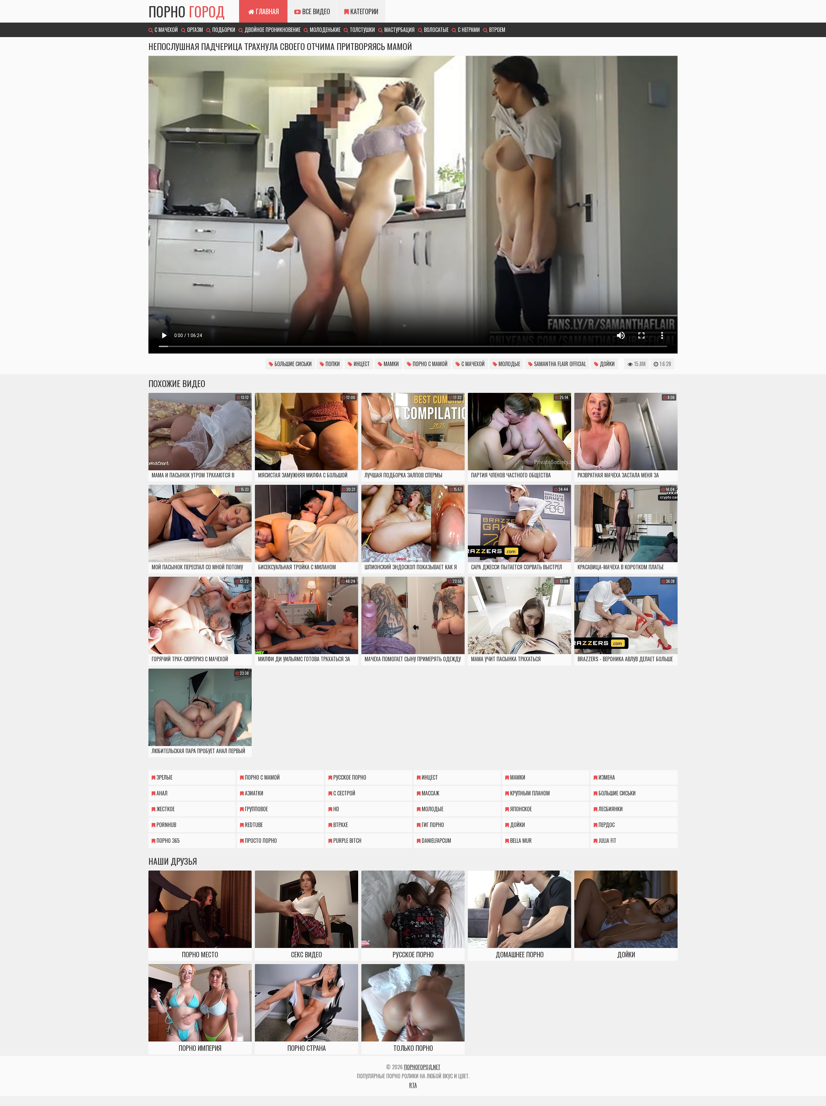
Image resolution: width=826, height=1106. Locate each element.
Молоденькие (324, 30)
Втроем (496, 30)
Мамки (390, 364)
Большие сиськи (292, 364)
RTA (413, 1085)
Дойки (607, 364)
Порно (186, 11)
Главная (266, 11)
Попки (332, 364)
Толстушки (361, 30)
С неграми (468, 30)
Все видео (315, 11)
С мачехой (165, 30)
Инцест (361, 364)
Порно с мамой (429, 364)
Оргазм (194, 30)
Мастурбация (399, 30)
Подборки (223, 30)
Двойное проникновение (271, 30)
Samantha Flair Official (559, 364)
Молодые (508, 364)
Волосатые (435, 30)
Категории (363, 11)
